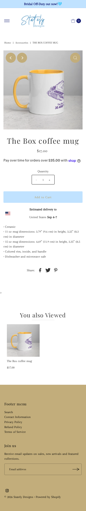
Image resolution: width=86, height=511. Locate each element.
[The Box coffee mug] (23, 340)
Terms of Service (15, 432)
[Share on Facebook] (40, 269)
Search (8, 412)
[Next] (22, 58)
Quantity (43, 171)
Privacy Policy (13, 422)
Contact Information (17, 417)
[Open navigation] (7, 21)
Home (7, 42)
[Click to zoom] (75, 58)
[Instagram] (7, 491)
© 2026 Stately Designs (19, 497)
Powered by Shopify (48, 497)
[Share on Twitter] (47, 269)
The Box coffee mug (19, 361)
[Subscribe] (76, 469)
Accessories (21, 42)
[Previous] (11, 58)
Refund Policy (13, 427)
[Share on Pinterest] (55, 269)
